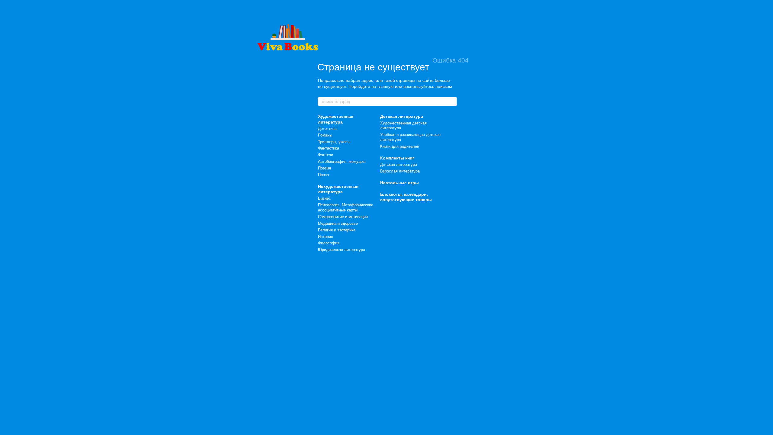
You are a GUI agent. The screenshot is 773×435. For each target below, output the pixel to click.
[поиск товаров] (452, 101)
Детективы (327, 128)
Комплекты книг (397, 158)
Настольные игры (399, 182)
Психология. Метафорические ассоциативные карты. (345, 207)
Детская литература (401, 116)
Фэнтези (325, 155)
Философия (328, 243)
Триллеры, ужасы (334, 142)
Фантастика (328, 148)
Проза (323, 174)
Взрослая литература (400, 171)
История (325, 236)
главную (385, 86)
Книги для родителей (399, 146)
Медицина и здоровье (338, 223)
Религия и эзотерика (336, 230)
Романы (325, 135)
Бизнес (324, 198)
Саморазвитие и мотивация (343, 216)
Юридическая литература (341, 249)
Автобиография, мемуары (341, 161)
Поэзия (324, 168)
